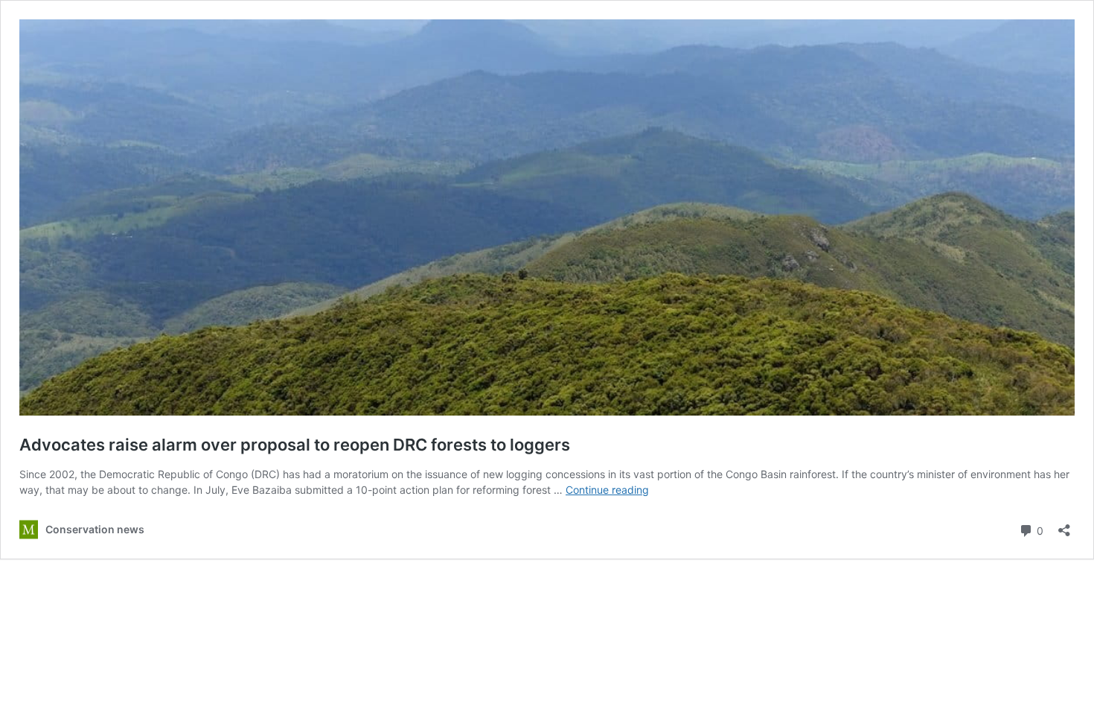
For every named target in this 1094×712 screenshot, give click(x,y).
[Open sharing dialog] (1064, 525)
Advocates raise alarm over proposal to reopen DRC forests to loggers (294, 444)
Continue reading (607, 489)
